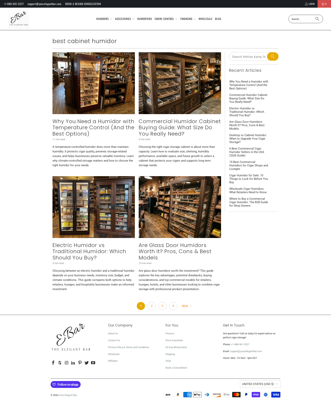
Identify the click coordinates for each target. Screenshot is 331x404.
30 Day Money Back (176, 347)
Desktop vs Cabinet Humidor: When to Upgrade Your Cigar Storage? (248, 138)
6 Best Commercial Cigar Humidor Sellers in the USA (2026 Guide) (246, 152)
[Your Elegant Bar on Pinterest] (80, 363)
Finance (170, 333)
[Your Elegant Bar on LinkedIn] (73, 363)
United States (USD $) (258, 384)
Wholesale (114, 354)
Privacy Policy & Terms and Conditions (128, 347)
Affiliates (113, 360)
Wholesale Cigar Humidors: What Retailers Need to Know (248, 190)
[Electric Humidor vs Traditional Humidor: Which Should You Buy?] (93, 207)
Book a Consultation (176, 367)
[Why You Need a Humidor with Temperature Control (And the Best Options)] (93, 83)
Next (185, 306)
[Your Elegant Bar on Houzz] (60, 363)
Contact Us (114, 340)
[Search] (317, 19)
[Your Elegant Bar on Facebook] (53, 363)
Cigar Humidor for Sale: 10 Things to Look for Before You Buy (248, 179)
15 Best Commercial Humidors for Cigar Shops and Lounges (248, 165)
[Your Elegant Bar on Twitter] (86, 363)
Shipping (170, 354)
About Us (113, 333)
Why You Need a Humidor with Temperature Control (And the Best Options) (93, 127)
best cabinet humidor (84, 41)
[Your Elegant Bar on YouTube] (93, 363)
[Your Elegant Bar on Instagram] (67, 363)
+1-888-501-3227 (14, 4)
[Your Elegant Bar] (18, 18)
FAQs (168, 360)
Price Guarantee (174, 340)
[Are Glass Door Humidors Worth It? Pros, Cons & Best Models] (180, 207)
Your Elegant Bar (68, 395)
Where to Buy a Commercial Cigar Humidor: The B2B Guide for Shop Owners (248, 202)
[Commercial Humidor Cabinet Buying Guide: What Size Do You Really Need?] (180, 83)
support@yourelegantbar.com (44, 4)
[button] (104, 19)
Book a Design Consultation (83, 4)
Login (312, 3)
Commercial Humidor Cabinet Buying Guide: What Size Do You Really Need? (180, 127)
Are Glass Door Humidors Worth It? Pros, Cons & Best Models (175, 251)
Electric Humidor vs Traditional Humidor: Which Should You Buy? (89, 251)
